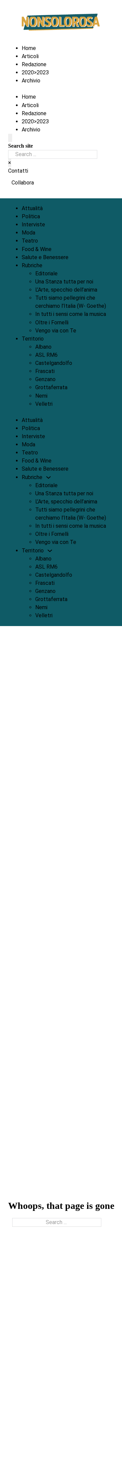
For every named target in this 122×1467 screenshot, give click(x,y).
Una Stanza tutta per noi (64, 281)
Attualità (32, 208)
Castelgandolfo (53, 363)
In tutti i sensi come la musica (70, 314)
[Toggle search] (10, 138)
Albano (43, 347)
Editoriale (46, 273)
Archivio (31, 80)
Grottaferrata (51, 387)
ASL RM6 (46, 355)
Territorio (33, 338)
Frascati (45, 371)
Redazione (34, 64)
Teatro (30, 241)
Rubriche (32, 265)
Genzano (45, 379)
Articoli (30, 56)
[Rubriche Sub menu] (48, 265)
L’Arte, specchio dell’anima (66, 290)
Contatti (18, 171)
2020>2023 (35, 72)
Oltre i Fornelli (51, 322)
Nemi (41, 396)
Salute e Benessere (45, 257)
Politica (31, 216)
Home (29, 48)
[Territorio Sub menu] (49, 339)
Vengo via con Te (55, 330)
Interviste (33, 224)
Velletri (44, 404)
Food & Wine (37, 249)
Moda (28, 232)
